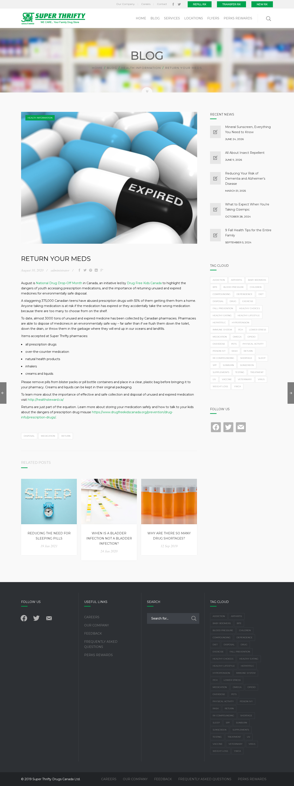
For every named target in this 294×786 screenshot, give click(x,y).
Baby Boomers (257, 280)
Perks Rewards (98, 655)
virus (261, 379)
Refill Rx (199, 4)
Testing (239, 372)
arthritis (236, 280)
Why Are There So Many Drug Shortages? (169, 535)
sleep (261, 358)
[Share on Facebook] (79, 270)
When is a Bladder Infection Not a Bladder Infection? (109, 538)
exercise (247, 301)
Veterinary (245, 379)
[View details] (49, 502)
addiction (219, 280)
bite (215, 287)
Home (97, 67)
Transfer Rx (231, 4)
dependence (244, 294)
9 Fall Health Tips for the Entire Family (248, 232)
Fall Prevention (223, 308)
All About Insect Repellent (245, 153)
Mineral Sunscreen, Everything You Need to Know (248, 129)
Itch (240, 329)
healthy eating (222, 315)
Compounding (222, 294)
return (65, 436)
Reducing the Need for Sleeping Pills (49, 535)
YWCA (237, 386)
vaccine (227, 379)
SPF (215, 365)
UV (214, 379)
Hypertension (240, 322)
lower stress (257, 329)
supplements (221, 372)
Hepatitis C (219, 322)
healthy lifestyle (249, 315)
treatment (256, 372)
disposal (29, 436)
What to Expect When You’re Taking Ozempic (247, 206)
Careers (91, 617)
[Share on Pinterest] (90, 270)
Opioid (251, 336)
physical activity (253, 343)
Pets (234, 343)
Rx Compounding (223, 358)
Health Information (141, 67)
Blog (112, 67)
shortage (246, 358)
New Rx (262, 4)
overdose (219, 343)
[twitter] (179, 4)
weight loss (220, 386)
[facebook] (173, 4)
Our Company (96, 625)
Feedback (93, 633)
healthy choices (249, 308)
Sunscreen (247, 365)
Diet (260, 294)
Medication (48, 436)
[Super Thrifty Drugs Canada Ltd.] (53, 18)
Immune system (222, 329)
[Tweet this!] (85, 270)
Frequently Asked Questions (101, 644)
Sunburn (228, 365)
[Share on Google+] (102, 270)
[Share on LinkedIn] (96, 270)
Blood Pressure (233, 287)
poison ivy (219, 351)
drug (233, 301)
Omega (237, 336)
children (256, 287)
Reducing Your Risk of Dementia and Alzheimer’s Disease (245, 178)
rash (235, 351)
